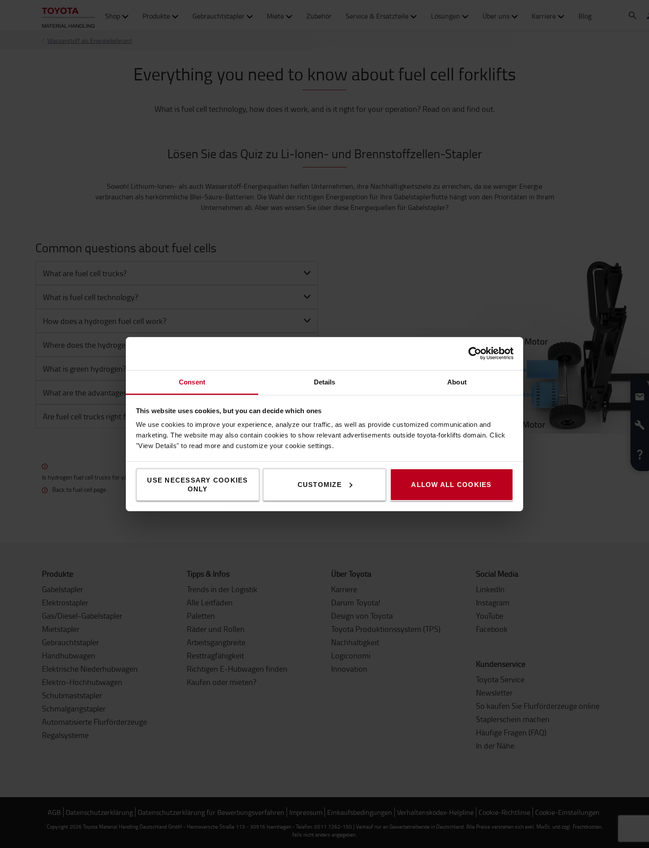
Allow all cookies (451, 484)
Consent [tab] (192, 381)
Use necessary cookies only (197, 484)
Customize (320, 484)
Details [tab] (325, 381)
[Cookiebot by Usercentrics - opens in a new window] (474, 353)
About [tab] (457, 381)
